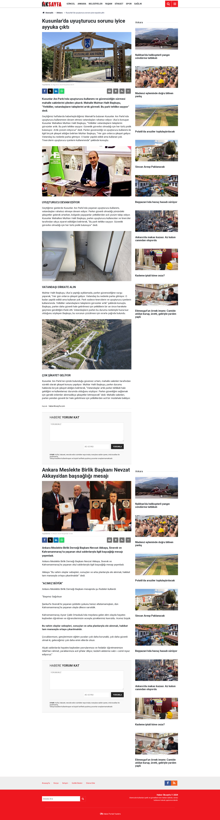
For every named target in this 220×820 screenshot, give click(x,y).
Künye (56, 783)
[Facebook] (44, 91)
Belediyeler (95, 3)
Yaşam (108, 3)
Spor (129, 3)
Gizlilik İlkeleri (77, 783)
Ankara (82, 3)
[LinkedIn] (56, 91)
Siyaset (119, 3)
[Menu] (175, 4)
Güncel (71, 3)
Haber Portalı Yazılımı (112, 814)
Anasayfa (49, 13)
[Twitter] (50, 91)
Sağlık (138, 3)
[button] (115, 91)
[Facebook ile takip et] (168, 783)
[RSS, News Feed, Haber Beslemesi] (174, 783)
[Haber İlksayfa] (51, 3)
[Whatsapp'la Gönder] (61, 91)
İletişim (65, 783)
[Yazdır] (109, 91)
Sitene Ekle (90, 783)
